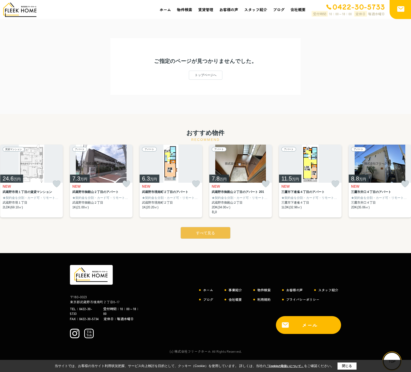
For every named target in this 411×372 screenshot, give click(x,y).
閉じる (347, 366)
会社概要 (298, 9)
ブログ (278, 9)
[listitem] (101, 181)
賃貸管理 (205, 9)
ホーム (165, 9)
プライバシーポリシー (302, 299)
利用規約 (264, 299)
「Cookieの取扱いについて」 (285, 366)
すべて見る (205, 233)
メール (310, 325)
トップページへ (205, 75)
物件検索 (184, 9)
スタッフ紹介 (255, 9)
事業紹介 (235, 290)
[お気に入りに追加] (56, 184)
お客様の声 (228, 9)
